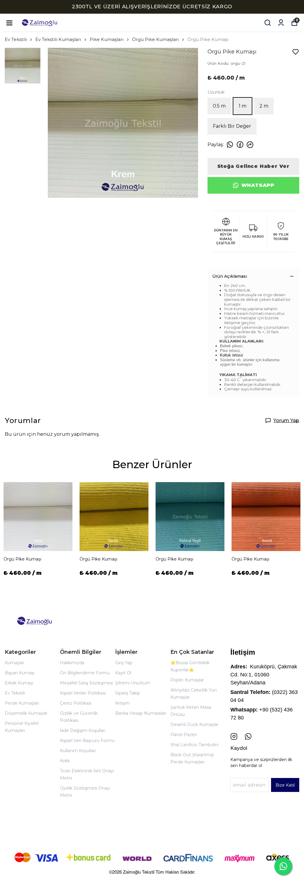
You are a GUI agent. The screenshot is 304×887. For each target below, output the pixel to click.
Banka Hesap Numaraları (140, 713)
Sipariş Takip (127, 693)
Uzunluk (216, 92)
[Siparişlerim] (281, 22)
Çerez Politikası (75, 703)
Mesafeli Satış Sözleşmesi (86, 683)
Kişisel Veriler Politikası (83, 693)
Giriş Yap (123, 662)
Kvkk (65, 760)
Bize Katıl (285, 785)
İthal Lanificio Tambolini (194, 744)
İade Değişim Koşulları (82, 730)
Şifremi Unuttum (132, 683)
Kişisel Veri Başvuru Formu (87, 740)
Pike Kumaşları (107, 39)
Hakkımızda (72, 662)
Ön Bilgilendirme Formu (85, 672)
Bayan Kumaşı (19, 672)
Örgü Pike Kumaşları (155, 39)
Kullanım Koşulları (78, 750)
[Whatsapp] (248, 736)
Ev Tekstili (16, 39)
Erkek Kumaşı (19, 683)
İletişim (122, 703)
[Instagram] (234, 736)
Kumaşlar (14, 662)
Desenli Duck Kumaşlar (194, 724)
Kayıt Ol (123, 672)
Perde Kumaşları (22, 703)
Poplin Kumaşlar (187, 680)
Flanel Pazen (183, 734)
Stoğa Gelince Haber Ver (253, 166)
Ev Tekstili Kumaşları (58, 39)
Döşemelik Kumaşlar (26, 713)
